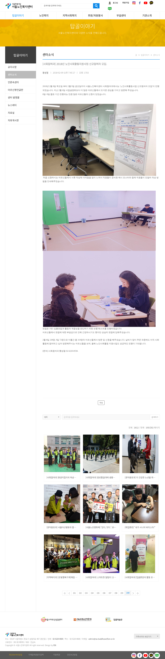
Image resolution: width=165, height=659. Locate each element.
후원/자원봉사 (95, 15)
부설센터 (121, 15)
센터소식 (12, 74)
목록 (101, 402)
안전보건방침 (72, 654)
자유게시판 (13, 120)
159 (121, 593)
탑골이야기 (18, 15)
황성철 (45, 72)
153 (86, 593)
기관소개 (147, 15)
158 (115, 593)
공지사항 (12, 67)
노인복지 (43, 15)
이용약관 (56, 654)
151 (74, 593)
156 (104, 593)
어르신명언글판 (15, 90)
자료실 (11, 112)
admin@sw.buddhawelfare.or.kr (101, 639)
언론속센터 (13, 82)
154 (92, 593)
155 (98, 593)
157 (110, 593)
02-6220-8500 (58, 639)
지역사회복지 (70, 15)
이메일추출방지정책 (36, 654)
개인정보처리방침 (15, 654)
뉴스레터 (12, 105)
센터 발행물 (13, 97)
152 (80, 593)
